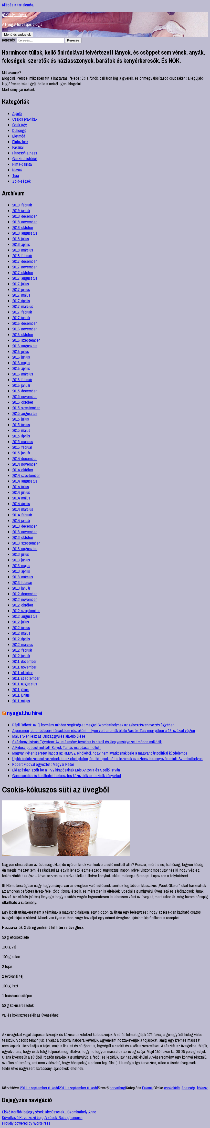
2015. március (22, 441)
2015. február (22, 447)
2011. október (22, 672)
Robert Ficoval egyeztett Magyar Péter (43, 764)
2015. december (24, 391)
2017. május (21, 295)
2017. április (21, 301)
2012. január (21, 656)
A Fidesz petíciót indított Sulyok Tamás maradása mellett (56, 747)
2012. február (22, 650)
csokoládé (172, 1088)
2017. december (24, 261)
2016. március (22, 374)
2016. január (21, 385)
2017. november (24, 267)
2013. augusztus (24, 548)
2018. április (21, 244)
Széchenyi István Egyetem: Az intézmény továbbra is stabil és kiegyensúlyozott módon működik (87, 742)
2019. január (21, 210)
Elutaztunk (20, 141)
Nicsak (17, 170)
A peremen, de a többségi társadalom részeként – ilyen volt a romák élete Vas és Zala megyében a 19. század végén (103, 730)
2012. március (22, 644)
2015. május (21, 430)
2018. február (22, 255)
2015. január (21, 453)
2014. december (24, 458)
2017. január (21, 317)
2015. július (20, 419)
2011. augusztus (24, 684)
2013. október (22, 537)
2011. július (20, 689)
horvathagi (118, 1088)
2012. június (21, 627)
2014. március (22, 509)
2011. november (24, 667)
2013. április (21, 571)
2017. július (20, 284)
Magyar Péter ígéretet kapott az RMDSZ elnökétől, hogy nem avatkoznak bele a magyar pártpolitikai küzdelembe (99, 753)
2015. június (21, 424)
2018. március (22, 250)
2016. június (21, 357)
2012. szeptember (26, 610)
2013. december (24, 526)
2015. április (21, 436)
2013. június (21, 560)
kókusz (202, 1088)
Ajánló (17, 113)
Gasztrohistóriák (24, 158)
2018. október (22, 227)
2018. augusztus (24, 233)
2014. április (21, 503)
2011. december (24, 661)
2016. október (22, 334)
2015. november (24, 396)
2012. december (24, 594)
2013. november (24, 532)
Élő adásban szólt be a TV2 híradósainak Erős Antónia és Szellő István (66, 770)
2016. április (21, 368)
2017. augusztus (24, 278)
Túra (15, 175)
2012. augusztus (24, 616)
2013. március (22, 577)
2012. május (21, 633)
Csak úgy (19, 125)
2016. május (21, 362)
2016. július (20, 351)
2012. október (22, 605)
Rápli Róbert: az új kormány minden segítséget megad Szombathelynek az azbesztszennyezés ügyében (93, 725)
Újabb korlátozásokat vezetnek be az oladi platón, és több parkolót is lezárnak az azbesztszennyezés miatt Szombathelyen (107, 758)
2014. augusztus (24, 481)
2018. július (20, 239)
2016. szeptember (26, 340)
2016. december (24, 323)
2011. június (21, 695)
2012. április (21, 639)
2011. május (21, 701)
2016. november (24, 329)
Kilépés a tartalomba (18, 5)
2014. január (21, 520)
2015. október (22, 402)
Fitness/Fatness (24, 153)
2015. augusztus (24, 413)
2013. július (20, 554)
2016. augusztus (24, 346)
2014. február (22, 515)
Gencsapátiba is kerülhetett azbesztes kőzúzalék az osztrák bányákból (66, 775)
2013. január (21, 588)
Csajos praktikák (24, 119)
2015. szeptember (26, 408)
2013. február (22, 582)
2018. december (24, 216)
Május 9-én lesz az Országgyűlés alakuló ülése (48, 736)
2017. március (22, 306)
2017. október (22, 272)
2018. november (24, 222)
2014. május (21, 498)
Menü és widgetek (17, 34)
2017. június (21, 289)
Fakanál (18, 147)
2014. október (22, 470)
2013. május (21, 565)
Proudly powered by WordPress (26, 1123)
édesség (188, 1088)
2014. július (20, 486)
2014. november (24, 464)
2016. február (22, 379)
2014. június (21, 492)
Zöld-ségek (21, 181)
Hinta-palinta (22, 164)
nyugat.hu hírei (24, 713)
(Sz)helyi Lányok (14, 14)
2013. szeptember (26, 543)
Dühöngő (19, 130)
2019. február (22, 205)
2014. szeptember (26, 475)
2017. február (22, 312)
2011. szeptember (25, 678)
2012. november (24, 599)
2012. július (20, 622)
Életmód (18, 136)
